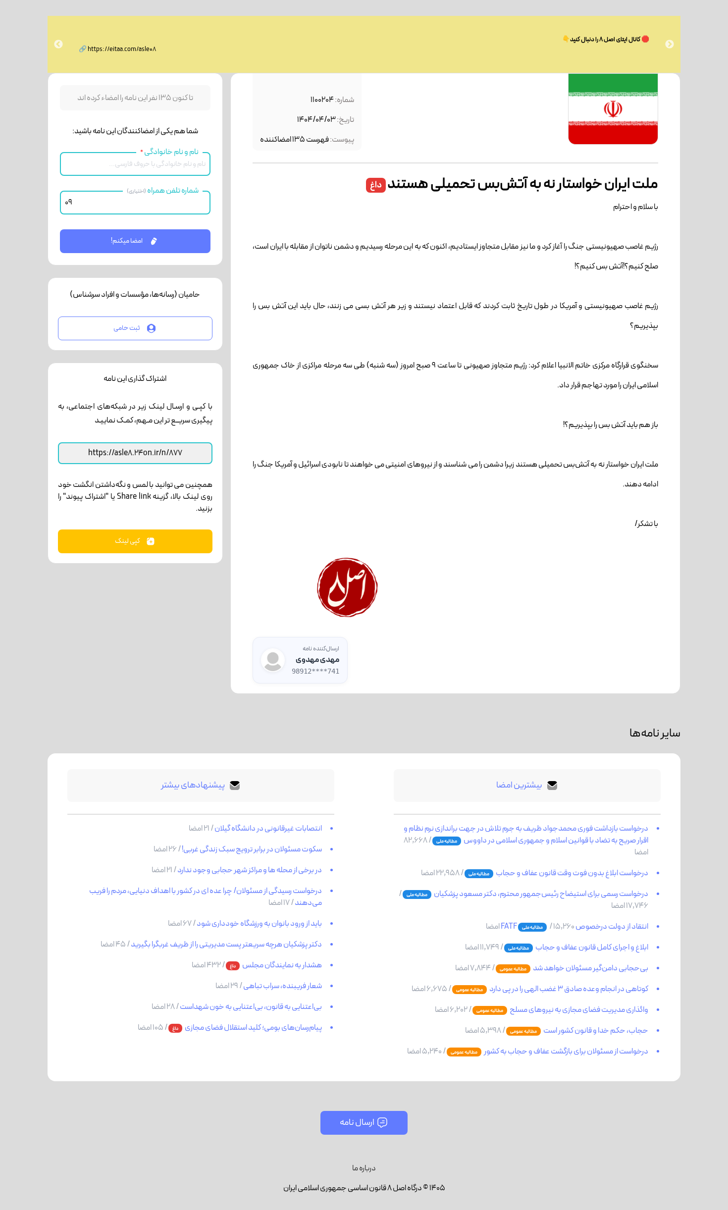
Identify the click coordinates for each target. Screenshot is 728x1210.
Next (58, 45)
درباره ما (364, 1168)
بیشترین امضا (519, 785)
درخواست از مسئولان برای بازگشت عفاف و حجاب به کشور (565, 1051)
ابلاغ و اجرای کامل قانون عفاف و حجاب (591, 947)
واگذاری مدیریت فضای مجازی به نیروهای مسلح (578, 1010)
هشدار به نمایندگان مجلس (281, 965)
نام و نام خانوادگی (169, 152)
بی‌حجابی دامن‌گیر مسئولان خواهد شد (590, 968)
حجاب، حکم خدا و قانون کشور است (595, 1031)
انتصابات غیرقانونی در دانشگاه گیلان (267, 829)
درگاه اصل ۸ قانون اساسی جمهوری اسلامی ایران (352, 1188)
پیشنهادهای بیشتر (193, 785)
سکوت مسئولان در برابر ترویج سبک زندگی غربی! (251, 849)
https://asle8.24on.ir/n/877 (135, 453)
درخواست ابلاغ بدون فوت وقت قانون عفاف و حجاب (571, 873)
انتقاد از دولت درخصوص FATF (574, 927)
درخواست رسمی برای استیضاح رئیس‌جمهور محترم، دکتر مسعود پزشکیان (540, 894)
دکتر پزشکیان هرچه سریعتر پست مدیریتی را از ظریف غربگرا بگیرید (226, 944)
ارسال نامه (357, 1122)
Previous (670, 45)
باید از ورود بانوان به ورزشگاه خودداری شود (259, 924)
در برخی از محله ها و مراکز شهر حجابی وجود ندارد (249, 870)
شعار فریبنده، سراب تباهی (282, 986)
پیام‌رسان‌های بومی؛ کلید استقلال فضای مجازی (253, 1028)
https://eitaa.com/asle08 (122, 49)
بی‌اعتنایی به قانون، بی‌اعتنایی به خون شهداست (250, 1007)
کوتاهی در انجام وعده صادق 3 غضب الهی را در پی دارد (568, 989)
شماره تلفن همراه (163, 191)
